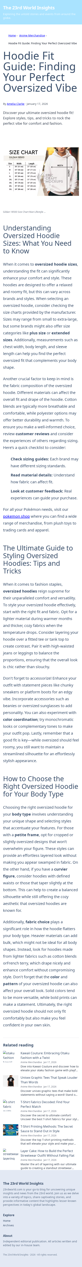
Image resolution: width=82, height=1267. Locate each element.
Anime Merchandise (32, 35)
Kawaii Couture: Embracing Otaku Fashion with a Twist (45, 1055)
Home (12, 35)
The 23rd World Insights (29, 7)
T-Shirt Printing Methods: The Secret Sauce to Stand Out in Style (47, 1128)
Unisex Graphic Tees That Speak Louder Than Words (49, 1079)
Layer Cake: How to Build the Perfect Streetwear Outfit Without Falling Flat (47, 1153)
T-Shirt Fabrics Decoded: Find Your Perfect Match (45, 1104)
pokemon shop (16, 516)
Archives (8, 1225)
